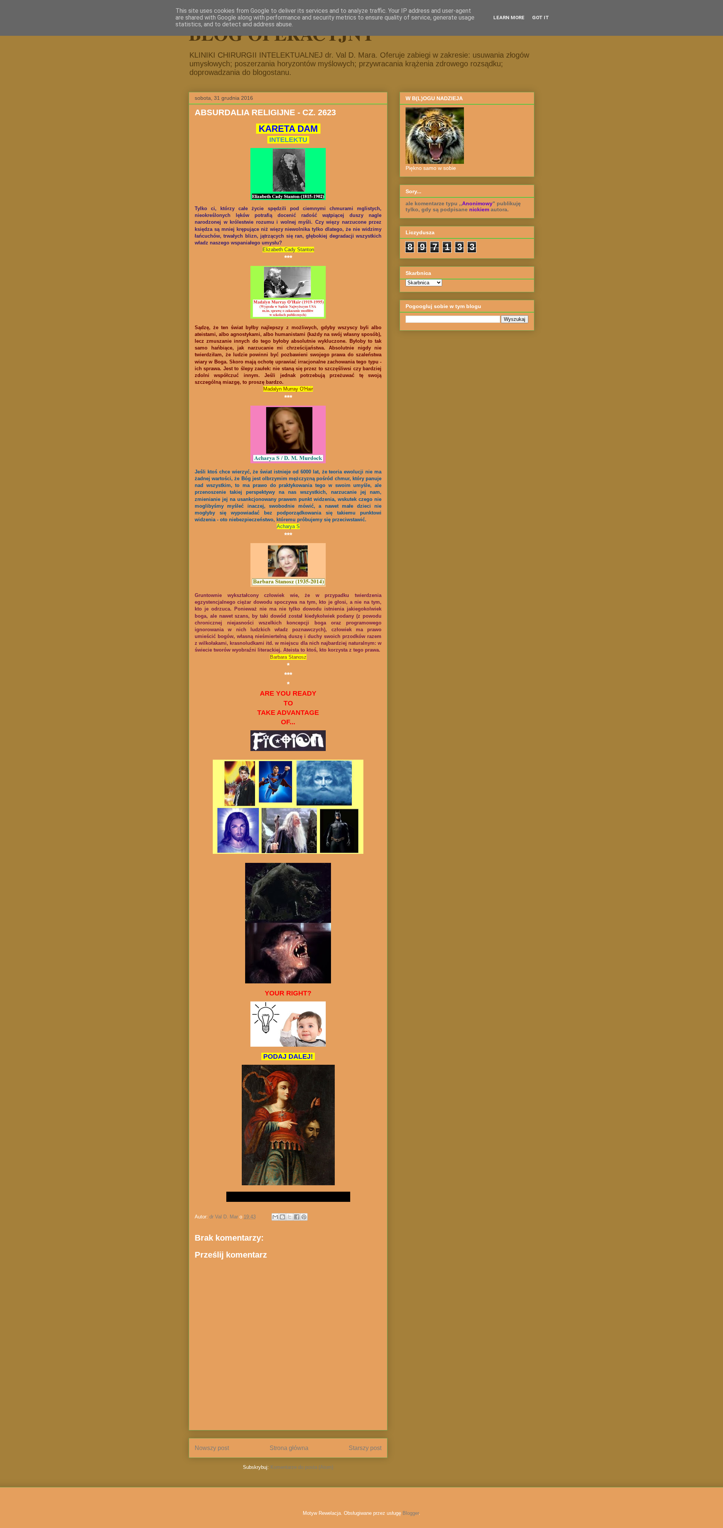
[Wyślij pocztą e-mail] (275, 1217)
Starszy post (365, 1448)
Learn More (509, 17)
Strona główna (289, 1448)
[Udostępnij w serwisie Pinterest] (304, 1217)
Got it (540, 17)
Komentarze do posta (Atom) (301, 1467)
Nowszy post (212, 1448)
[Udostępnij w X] (289, 1217)
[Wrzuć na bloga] (282, 1217)
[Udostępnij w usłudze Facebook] (296, 1217)
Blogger (411, 1513)
